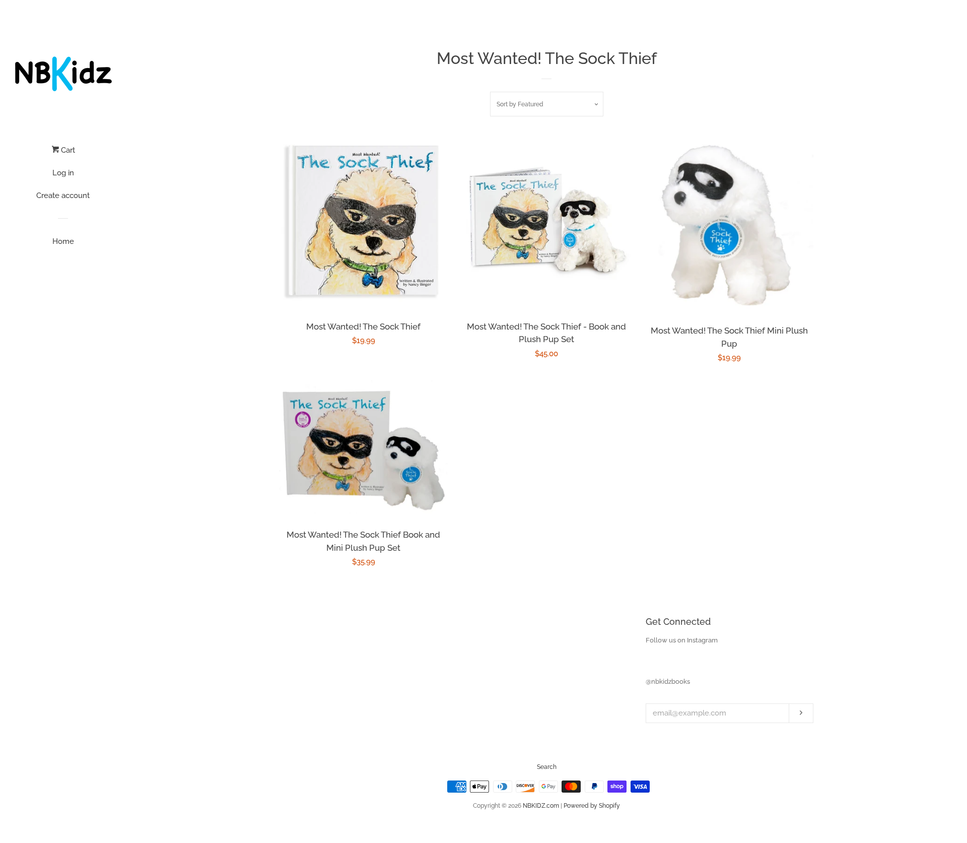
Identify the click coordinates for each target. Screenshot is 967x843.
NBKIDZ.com (541, 805)
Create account (63, 195)
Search (547, 766)
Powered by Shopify (592, 805)
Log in (63, 172)
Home (63, 241)
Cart (67, 150)
